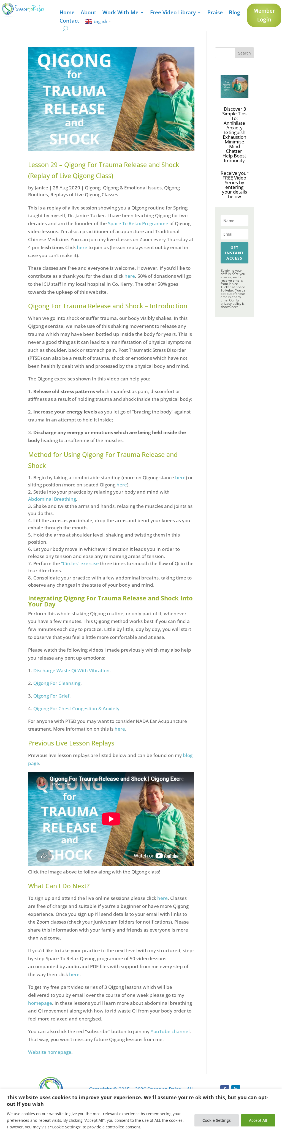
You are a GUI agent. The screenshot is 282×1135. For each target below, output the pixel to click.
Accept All (258, 1120)
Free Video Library (173, 13)
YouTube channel (170, 1031)
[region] (141, 1112)
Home (67, 13)
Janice (41, 187)
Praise (215, 13)
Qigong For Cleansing (56, 683)
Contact (69, 21)
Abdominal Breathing (52, 499)
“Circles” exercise (80, 563)
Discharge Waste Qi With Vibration (71, 670)
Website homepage (49, 1052)
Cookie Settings (216, 1120)
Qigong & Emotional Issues (132, 187)
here (82, 247)
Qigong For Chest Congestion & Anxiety (76, 708)
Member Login (264, 15)
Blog (234, 13)
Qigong (93, 187)
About (88, 13)
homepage (40, 1003)
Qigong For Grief (51, 696)
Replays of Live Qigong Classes (84, 194)
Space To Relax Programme (138, 223)
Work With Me (120, 13)
